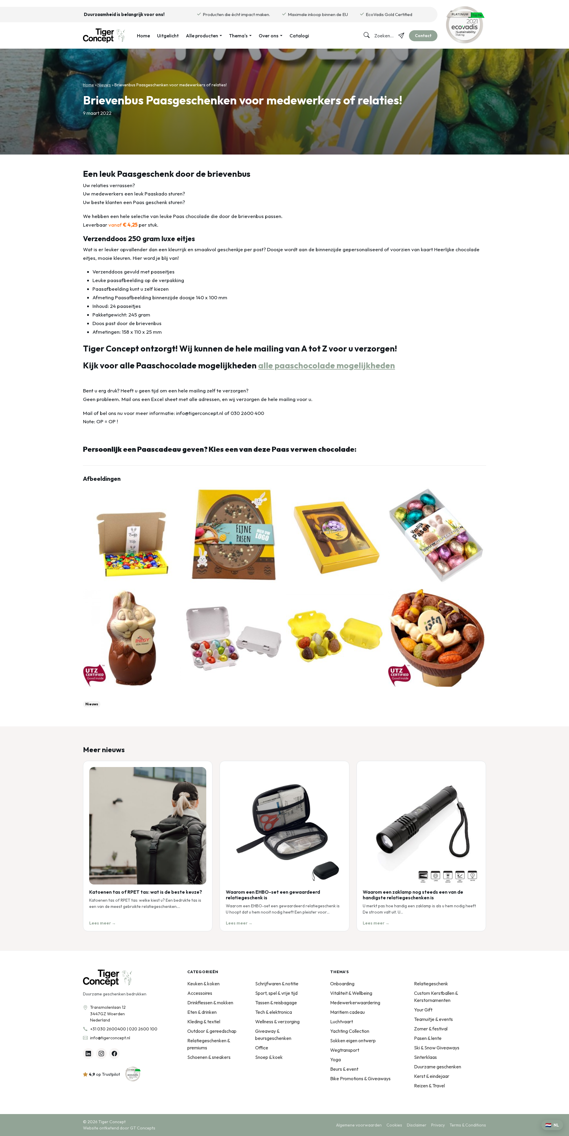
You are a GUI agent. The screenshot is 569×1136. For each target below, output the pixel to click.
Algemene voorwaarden (359, 1125)
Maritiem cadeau (347, 1012)
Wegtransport (344, 1050)
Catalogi (299, 36)
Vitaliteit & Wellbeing (351, 993)
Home (143, 36)
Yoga (335, 1059)
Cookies (394, 1125)
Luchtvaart (341, 1021)
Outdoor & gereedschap (211, 1031)
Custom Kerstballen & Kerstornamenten (436, 996)
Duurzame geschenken (437, 1067)
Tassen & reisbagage (276, 1002)
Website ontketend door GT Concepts (119, 1128)
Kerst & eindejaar (431, 1076)
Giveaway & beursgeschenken (273, 1034)
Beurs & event (344, 1069)
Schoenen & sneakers (209, 1057)
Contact (423, 35)
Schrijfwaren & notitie (276, 984)
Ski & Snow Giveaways (436, 1048)
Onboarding (342, 984)
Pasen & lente (428, 1038)
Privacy (438, 1125)
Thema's (238, 36)
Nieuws (104, 84)
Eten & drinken (202, 1012)
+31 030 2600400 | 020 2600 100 (123, 1029)
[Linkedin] (88, 1053)
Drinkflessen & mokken (210, 1002)
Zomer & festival (430, 1029)
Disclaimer (416, 1125)
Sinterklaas (425, 1057)
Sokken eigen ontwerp (353, 1040)
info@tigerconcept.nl (110, 1037)
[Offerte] (401, 36)
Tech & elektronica (273, 1012)
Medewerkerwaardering (355, 1002)
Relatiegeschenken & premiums (208, 1044)
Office (261, 1048)
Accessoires (199, 993)
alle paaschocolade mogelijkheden (326, 365)
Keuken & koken (203, 984)
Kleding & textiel (203, 1021)
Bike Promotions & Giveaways (360, 1078)
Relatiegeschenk (431, 984)
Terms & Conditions (468, 1125)
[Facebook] (114, 1053)
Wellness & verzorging (277, 1021)
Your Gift (423, 1010)
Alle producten (202, 36)
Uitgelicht (168, 36)
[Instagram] (101, 1053)
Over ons (268, 36)
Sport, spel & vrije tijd (276, 993)
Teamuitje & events (433, 1019)
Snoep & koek (269, 1057)
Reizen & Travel (429, 1086)
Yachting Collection (349, 1031)
